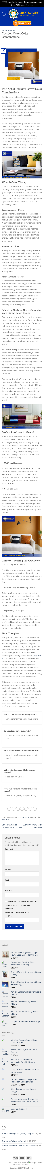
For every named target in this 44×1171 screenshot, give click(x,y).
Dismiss (29, 5)
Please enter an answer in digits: (18, 912)
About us (17, 1163)
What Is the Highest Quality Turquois (18, 1133)
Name (8, 869)
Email (8, 880)
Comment (9, 849)
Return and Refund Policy (22, 1164)
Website (8, 891)
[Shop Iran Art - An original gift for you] (23, 14)
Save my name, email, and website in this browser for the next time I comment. (22, 905)
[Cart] (41, 13)
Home (10, 1163)
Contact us (26, 1163)
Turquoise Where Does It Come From (18, 1145)
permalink (5, 819)
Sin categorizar (8, 30)
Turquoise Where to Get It (13, 1141)
